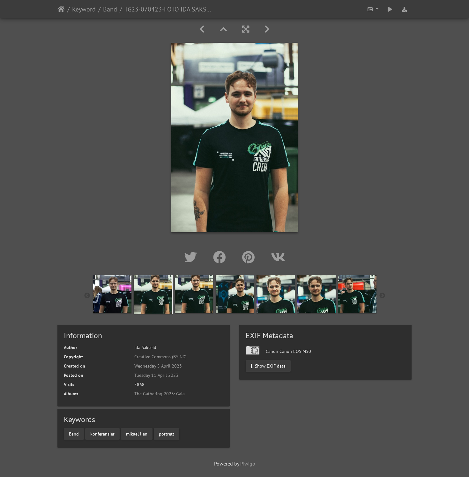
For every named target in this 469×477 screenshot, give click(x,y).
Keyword (84, 9)
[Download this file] (404, 9)
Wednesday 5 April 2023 (158, 366)
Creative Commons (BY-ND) (160, 357)
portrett (166, 433)
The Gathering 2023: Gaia (159, 394)
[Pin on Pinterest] (250, 257)
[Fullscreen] (245, 29)
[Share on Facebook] (221, 257)
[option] (112, 294)
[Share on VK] (278, 257)
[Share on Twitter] (192, 257)
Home (61, 9)
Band (110, 9)
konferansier (102, 433)
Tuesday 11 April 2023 (156, 375)
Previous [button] (87, 296)
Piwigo (247, 463)
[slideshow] (390, 9)
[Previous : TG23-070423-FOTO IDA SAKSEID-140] (202, 29)
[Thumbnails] (223, 29)
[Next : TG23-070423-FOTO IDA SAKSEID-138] (267, 29)
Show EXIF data (270, 366)
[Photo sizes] (373, 9)
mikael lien (136, 433)
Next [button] (382, 296)
